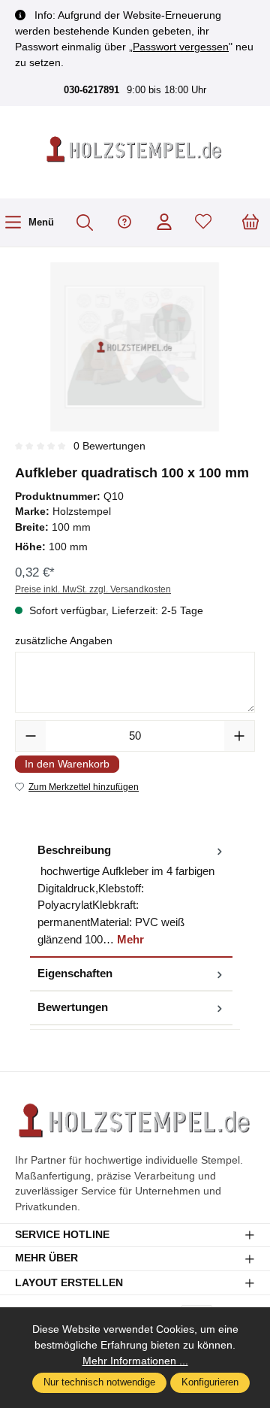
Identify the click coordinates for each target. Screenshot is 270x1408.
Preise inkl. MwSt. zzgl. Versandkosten (93, 589)
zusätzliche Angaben (63, 640)
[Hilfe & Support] (124, 222)
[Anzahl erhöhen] (239, 736)
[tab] (131, 896)
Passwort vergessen (181, 47)
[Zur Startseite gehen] (135, 150)
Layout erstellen (69, 1283)
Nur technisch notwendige (99, 1382)
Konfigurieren (210, 1382)
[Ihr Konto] (164, 222)
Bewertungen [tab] (73, 1007)
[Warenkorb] (250, 222)
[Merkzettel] (203, 222)
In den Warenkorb (67, 764)
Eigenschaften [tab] (75, 973)
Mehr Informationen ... (135, 1361)
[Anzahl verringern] (31, 736)
